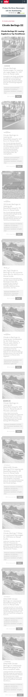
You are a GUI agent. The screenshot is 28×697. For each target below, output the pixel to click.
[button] (6, 1)
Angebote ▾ (4, 16)
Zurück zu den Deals (9, 21)
